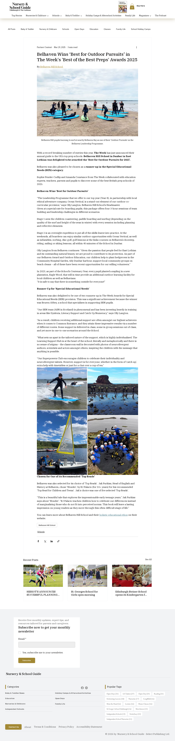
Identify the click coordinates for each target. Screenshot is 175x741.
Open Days (79, 29)
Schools (65, 29)
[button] (132, 6)
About (27, 727)
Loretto (130, 703)
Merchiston (142, 709)
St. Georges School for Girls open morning (84, 593)
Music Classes (146, 703)
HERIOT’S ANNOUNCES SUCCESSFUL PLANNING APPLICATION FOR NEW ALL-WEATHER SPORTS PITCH (42, 593)
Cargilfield (149, 698)
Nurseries (135, 698)
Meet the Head (114, 703)
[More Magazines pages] (150, 16)
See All (148, 559)
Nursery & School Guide (23, 674)
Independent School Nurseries (120, 719)
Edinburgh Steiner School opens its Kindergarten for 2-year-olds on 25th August (131, 593)
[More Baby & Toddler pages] (81, 16)
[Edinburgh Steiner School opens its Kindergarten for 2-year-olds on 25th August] (132, 576)
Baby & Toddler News (14, 693)
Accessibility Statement (89, 726)
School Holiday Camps (141, 29)
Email (22, 638)
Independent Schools (14, 709)
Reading (159, 693)
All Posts (11, 29)
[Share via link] (58, 541)
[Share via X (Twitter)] (45, 541)
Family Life (121, 29)
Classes (107, 29)
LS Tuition (129, 693)
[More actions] (136, 47)
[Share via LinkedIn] (51, 541)
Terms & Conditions (45, 726)
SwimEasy (136, 714)
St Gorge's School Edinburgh (120, 709)
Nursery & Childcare (48, 29)
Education (94, 29)
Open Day (144, 693)
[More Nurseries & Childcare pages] (48, 16)
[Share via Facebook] (38, 541)
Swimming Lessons (116, 698)
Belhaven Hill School (47, 525)
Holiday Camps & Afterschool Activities (73, 693)
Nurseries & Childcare (15, 703)
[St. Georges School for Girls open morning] (87, 576)
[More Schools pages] (61, 16)
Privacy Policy (66, 726)
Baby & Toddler (27, 29)
